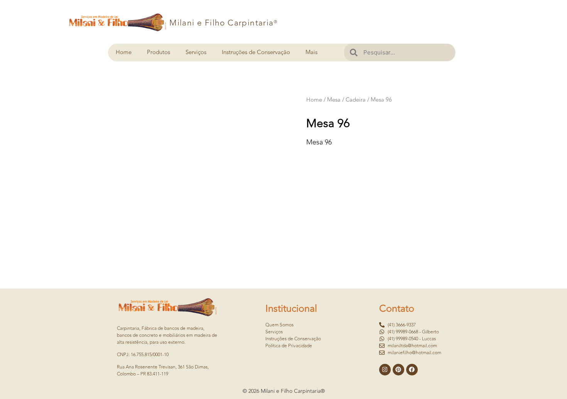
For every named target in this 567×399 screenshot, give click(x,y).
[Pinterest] (398, 369)
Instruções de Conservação (256, 52)
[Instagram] (385, 369)
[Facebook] (412, 369)
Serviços (196, 52)
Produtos (158, 52)
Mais (311, 52)
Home (124, 52)
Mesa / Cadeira (346, 99)
